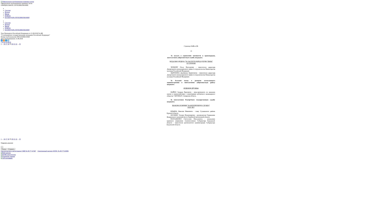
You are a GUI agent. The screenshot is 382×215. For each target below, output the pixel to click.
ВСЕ (9, 42)
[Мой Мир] (6, 40)
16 (4, 44)
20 (5, 42)
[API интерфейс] (7, 158)
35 (20, 44)
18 (8, 44)
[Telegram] (8, 40)
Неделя (7, 12)
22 (16, 44)
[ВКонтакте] (2, 40)
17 (6, 44)
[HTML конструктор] (8, 154)
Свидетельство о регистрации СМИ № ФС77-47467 (18, 151)
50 (7, 42)
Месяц (7, 14)
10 (3, 42)
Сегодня (7, 10)
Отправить (11, 149)
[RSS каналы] (6, 153)
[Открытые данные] (8, 156)
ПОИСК (8, 16)
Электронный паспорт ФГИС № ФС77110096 (53, 151)
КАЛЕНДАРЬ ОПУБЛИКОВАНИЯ (17, 17)
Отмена (4, 149)
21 (14, 44)
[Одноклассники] (4, 40)
